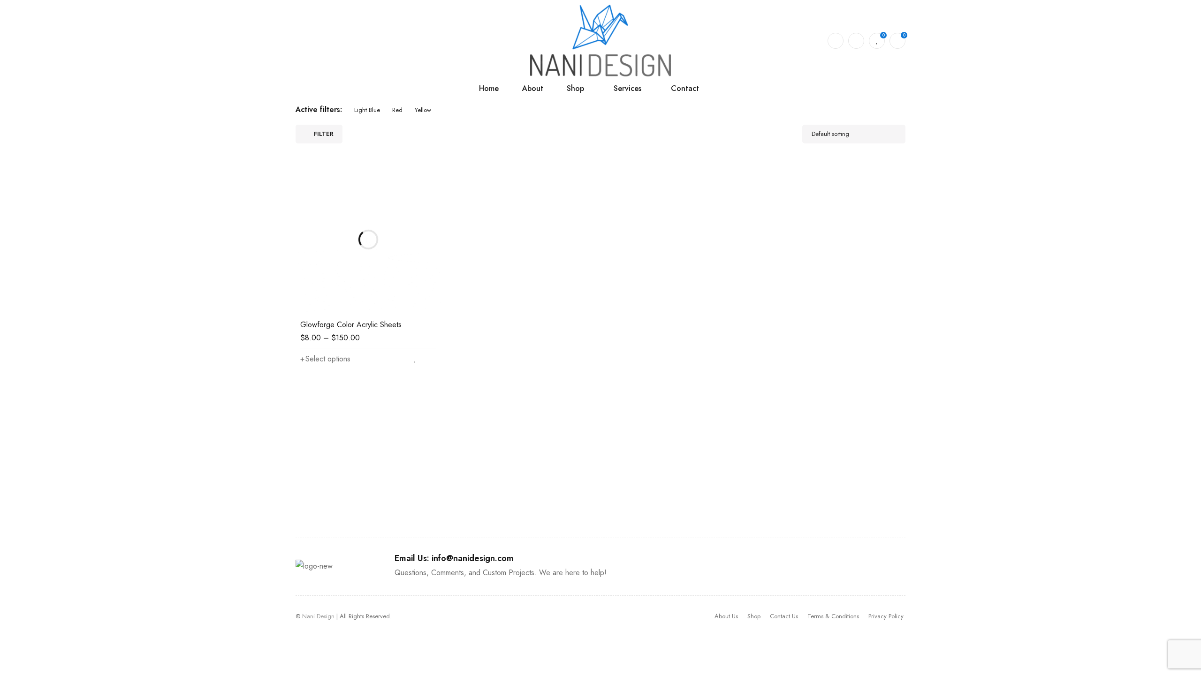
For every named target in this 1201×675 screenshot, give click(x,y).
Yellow (423, 109)
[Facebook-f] (802, 486)
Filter (324, 133)
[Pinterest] (858, 486)
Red (397, 109)
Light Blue (367, 109)
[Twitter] (830, 486)
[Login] (856, 41)
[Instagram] (886, 486)
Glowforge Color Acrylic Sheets (351, 324)
